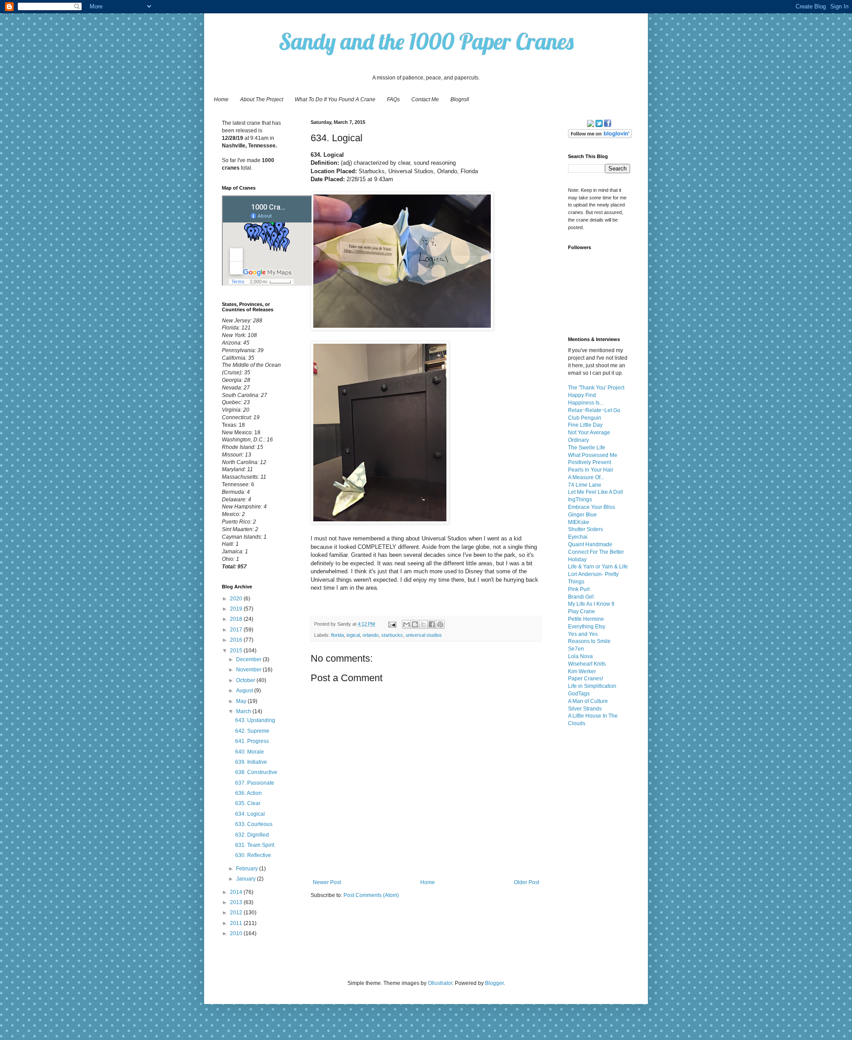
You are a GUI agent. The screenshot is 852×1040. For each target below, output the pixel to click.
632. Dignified (252, 835)
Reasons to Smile (589, 641)
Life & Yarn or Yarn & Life (598, 567)
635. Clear (247, 803)
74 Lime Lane (584, 485)
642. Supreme (252, 731)
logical (353, 635)
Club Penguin (584, 418)
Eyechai (578, 537)
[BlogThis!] (414, 624)
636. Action (248, 793)
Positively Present (589, 462)
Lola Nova (580, 656)
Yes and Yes (583, 634)
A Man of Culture (588, 701)
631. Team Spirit (254, 845)
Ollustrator (440, 983)
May (242, 701)
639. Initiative (251, 762)
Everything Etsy (586, 626)
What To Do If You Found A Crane (335, 99)
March (244, 711)
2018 (237, 619)
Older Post (526, 882)
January (246, 879)
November (249, 670)
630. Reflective (253, 855)
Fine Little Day (585, 425)
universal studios (424, 635)
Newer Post (327, 882)
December (249, 659)
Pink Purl (579, 589)
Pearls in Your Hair (590, 470)
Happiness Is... (586, 403)
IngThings (580, 499)
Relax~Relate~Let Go (594, 410)
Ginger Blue (582, 515)
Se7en (576, 649)
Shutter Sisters (585, 529)
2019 (237, 609)
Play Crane (581, 611)
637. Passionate (254, 783)
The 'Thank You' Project (596, 388)
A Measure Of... (586, 477)
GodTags (579, 694)
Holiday (577, 559)
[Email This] (406, 624)
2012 (237, 912)
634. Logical (250, 814)
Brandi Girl (581, 597)
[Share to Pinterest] (440, 624)
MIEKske (578, 522)
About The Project (261, 99)
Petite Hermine (586, 619)
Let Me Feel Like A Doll (595, 492)
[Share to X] (423, 624)
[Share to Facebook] (431, 624)
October (246, 680)
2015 (237, 650)
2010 (237, 933)
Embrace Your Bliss (591, 507)
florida (337, 635)
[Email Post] (392, 624)
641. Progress (252, 741)
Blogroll (459, 99)
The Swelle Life (586, 448)
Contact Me (425, 99)
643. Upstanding (255, 720)
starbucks (392, 635)
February (247, 868)
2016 (237, 640)
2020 (237, 598)
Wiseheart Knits (587, 664)
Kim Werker (582, 671)
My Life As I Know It (591, 604)
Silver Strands (585, 709)
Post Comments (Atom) (371, 895)
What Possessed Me (592, 455)
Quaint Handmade (590, 544)
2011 (237, 923)
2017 (237, 630)
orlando (371, 635)
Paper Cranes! (585, 678)
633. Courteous (253, 824)
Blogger (494, 983)
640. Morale (249, 752)
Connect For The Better (596, 552)
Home (221, 99)
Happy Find (582, 395)
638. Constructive (256, 772)
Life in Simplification (592, 686)
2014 (237, 892)
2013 (237, 902)
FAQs (393, 99)
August (245, 690)
